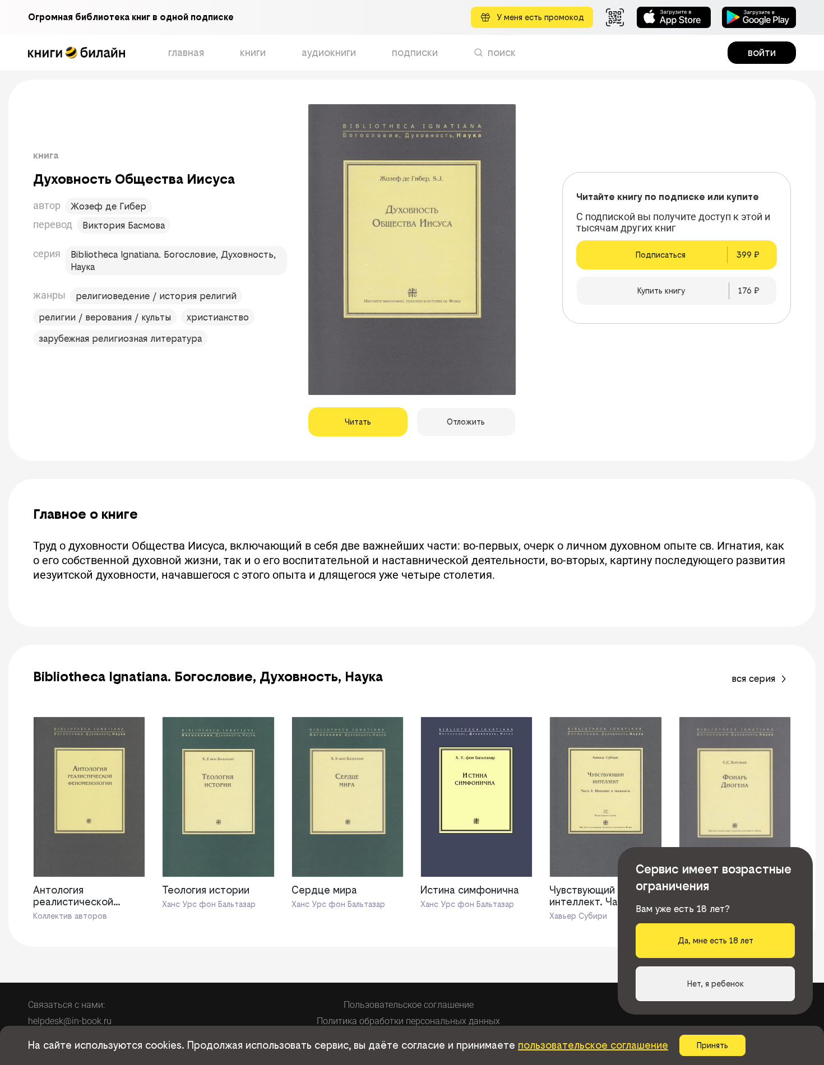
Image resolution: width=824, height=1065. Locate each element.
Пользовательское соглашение (409, 1004)
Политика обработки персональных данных (408, 1021)
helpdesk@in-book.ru (70, 1021)
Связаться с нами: (66, 1004)
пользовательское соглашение (593, 1045)
